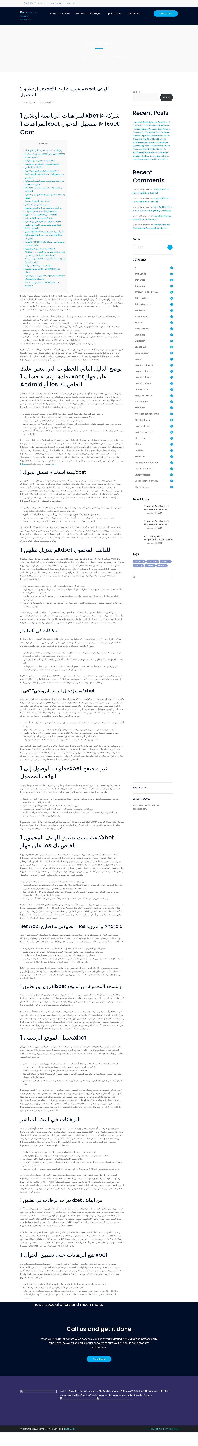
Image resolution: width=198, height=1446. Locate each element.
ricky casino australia (146, 462)
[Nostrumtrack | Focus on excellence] (29, 15)
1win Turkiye (141, 298)
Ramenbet (140, 456)
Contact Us (165, 13)
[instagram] (29, 1414)
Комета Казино (141, 487)
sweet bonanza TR (144, 468)
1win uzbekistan (143, 304)
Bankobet (140, 334)
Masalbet (140, 407)
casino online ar (143, 377)
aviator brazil (142, 328)
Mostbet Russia (143, 420)
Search (136, 91)
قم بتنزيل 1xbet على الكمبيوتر (38, 265)
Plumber (162, 565)
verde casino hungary (146, 480)
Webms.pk (70, 1428)
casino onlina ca (143, 371)
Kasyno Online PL (144, 395)
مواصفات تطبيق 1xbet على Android (41, 214)
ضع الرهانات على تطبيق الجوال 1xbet (41, 211)
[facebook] (25, 1414)
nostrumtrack (142, 426)
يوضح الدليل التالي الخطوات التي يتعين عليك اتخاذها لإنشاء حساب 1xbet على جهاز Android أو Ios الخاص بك (45, 154)
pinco (138, 444)
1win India (140, 286)
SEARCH (170, 247)
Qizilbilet (139, 450)
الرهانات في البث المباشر (36, 204)
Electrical (166, 561)
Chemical (152, 561)
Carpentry (139, 561)
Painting (150, 565)
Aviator (139, 322)
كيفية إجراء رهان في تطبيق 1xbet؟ (40, 248)
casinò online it (143, 383)
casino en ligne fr (144, 365)
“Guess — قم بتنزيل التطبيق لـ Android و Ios (45, 252)
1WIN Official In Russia (146, 292)
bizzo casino (141, 353)
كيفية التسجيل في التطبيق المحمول (40, 255)
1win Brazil (140, 279)
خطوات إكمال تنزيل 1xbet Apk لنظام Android (45, 275)
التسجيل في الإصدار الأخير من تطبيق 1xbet (43, 221)
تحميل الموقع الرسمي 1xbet (37, 201)
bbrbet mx (140, 347)
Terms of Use (155, 1428)
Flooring (138, 565)
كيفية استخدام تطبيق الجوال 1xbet (40, 160)
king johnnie (141, 401)
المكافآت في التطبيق (34, 167)
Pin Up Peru (140, 438)
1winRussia (140, 310)
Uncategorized (47, 102)
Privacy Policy (171, 1428)
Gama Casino (142, 389)
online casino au (143, 432)
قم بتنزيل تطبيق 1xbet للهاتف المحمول (42, 164)
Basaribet (140, 340)
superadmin (29, 102)
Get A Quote (99, 1359)
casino (138, 359)
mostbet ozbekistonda (147, 413)
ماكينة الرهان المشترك (34, 279)
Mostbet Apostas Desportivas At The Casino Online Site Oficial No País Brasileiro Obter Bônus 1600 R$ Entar (151, 139)
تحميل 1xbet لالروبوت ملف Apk (39, 218)
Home (72, 56)
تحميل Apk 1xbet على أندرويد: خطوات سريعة (44, 231)
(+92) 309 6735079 (33, 3)
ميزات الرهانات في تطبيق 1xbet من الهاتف (43, 207)
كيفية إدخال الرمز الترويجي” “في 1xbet (42, 170)
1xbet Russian (142, 316)
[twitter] (21, 1414)
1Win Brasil (140, 273)
